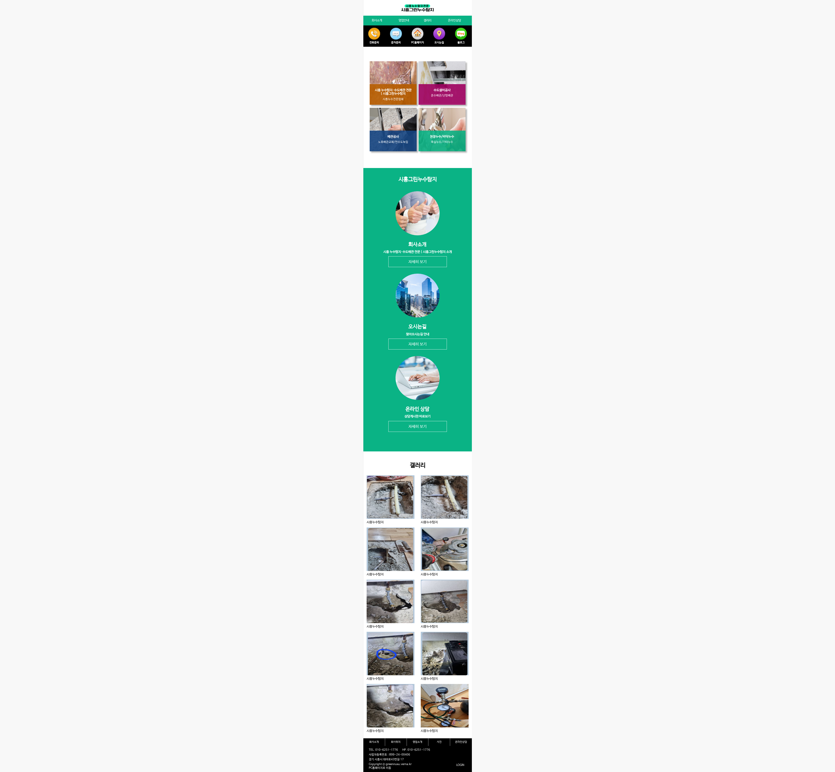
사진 (439, 742)
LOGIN (460, 765)
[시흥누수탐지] (390, 497)
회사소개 (374, 742)
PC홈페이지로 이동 (380, 768)
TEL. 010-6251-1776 (383, 750)
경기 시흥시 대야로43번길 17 (386, 759)
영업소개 (417, 742)
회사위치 (396, 742)
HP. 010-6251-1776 (416, 750)
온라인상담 (461, 742)
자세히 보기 (417, 262)
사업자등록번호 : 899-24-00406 (389, 754)
